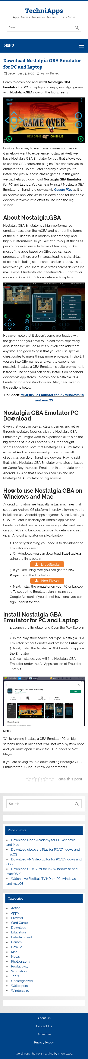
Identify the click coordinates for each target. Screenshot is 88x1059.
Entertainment (21, 937)
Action (16, 908)
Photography (20, 961)
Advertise (44, 1034)
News (15, 957)
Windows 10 (20, 991)
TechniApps (44, 10)
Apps (15, 913)
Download (18, 928)
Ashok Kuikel (50, 73)
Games (16, 942)
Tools (15, 976)
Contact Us (44, 1026)
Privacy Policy (44, 1042)
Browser (17, 918)
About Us (44, 1018)
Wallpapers (19, 986)
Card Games (20, 923)
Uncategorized (22, 981)
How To (16, 947)
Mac (14, 952)
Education (18, 932)
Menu (9, 45)
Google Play (63, 190)
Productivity (19, 966)
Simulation (19, 971)
